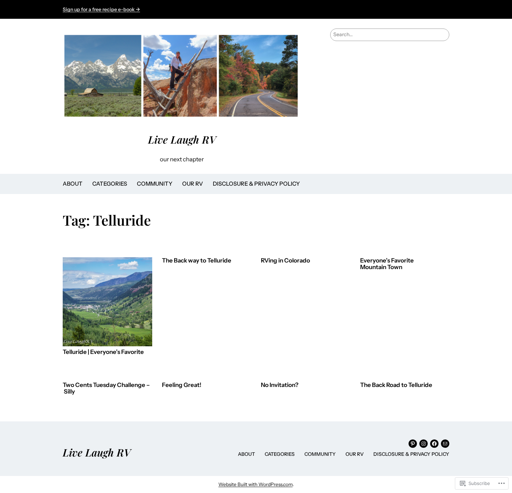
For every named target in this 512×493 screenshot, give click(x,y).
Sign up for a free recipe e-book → (101, 9)
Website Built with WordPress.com (255, 484)
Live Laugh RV (182, 139)
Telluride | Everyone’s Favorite (103, 352)
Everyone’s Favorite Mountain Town (387, 264)
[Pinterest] (413, 443)
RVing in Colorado (285, 260)
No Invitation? (279, 385)
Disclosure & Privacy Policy (256, 183)
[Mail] (445, 443)
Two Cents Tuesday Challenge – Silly (106, 388)
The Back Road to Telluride (396, 385)
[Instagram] (423, 443)
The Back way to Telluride (196, 260)
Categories (109, 183)
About (73, 183)
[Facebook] (434, 443)
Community (154, 183)
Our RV (192, 183)
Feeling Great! (181, 385)
